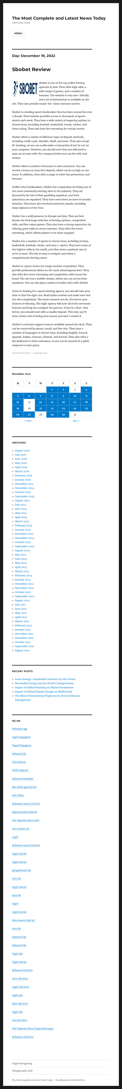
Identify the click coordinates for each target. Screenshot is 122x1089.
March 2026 (22, 471)
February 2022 (23, 625)
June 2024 (21, 508)
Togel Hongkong (22, 1063)
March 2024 (22, 521)
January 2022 (23, 629)
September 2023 (24, 546)
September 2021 (24, 646)
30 (63, 414)
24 (74, 408)
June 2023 (21, 558)
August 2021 (22, 650)
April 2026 (21, 467)
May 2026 (21, 463)
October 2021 (22, 642)
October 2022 (23, 592)
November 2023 (24, 537)
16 (63, 402)
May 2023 (20, 562)
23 (63, 408)
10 (75, 395)
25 (86, 408)
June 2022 (21, 608)
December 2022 (24, 583)
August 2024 (22, 500)
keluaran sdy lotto (22, 1036)
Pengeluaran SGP (22, 1070)
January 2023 (22, 579)
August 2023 (22, 550)
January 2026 (23, 479)
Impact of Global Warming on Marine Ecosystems (44, 687)
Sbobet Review (31, 69)
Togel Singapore (21, 745)
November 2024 (24, 487)
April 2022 (21, 617)
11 (86, 395)
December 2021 (24, 633)
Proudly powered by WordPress (70, 1080)
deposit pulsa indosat (24, 811)
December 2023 (24, 533)
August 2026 (22, 450)
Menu (18, 33)
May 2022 (21, 612)
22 (52, 408)
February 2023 (23, 575)
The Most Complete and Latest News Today (59, 18)
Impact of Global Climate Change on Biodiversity (43, 691)
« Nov (28, 420)
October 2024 (23, 492)
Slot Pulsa (18, 795)
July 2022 (20, 604)
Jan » (76, 420)
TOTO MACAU (20, 770)
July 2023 (20, 554)
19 (18, 408)
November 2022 (24, 587)
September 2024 (25, 496)
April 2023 (21, 567)
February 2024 (23, 525)
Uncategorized (40, 353)
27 (29, 414)
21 (40, 408)
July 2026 (20, 454)
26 (17, 414)
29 (52, 414)
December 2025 (24, 483)
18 (86, 402)
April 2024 (21, 517)
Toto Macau (19, 761)
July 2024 (20, 504)
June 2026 (21, 458)
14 (40, 402)
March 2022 (22, 621)
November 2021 (24, 637)
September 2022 (25, 596)
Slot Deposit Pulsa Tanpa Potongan (33, 1028)
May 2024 (21, 512)
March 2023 (22, 571)
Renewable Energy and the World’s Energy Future (44, 683)
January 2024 (23, 529)
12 (18, 402)
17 (75, 402)
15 (52, 402)
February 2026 (23, 475)
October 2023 (23, 542)
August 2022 (22, 600)
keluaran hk (19, 753)
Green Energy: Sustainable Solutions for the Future (45, 679)
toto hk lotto (19, 1020)
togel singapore (21, 736)
